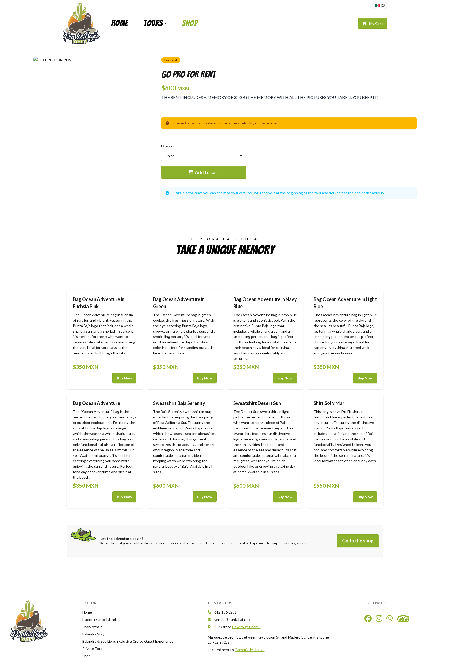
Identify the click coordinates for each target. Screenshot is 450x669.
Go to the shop (357, 540)
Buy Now (124, 378)
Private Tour (92, 648)
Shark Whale (92, 626)
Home (119, 23)
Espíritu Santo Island (99, 619)
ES (383, 5)
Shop (189, 23)
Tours (153, 23)
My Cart (376, 23)
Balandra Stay (93, 634)
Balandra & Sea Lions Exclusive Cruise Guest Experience (127, 641)
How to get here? (246, 626)
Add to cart (207, 172)
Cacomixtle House (249, 649)
